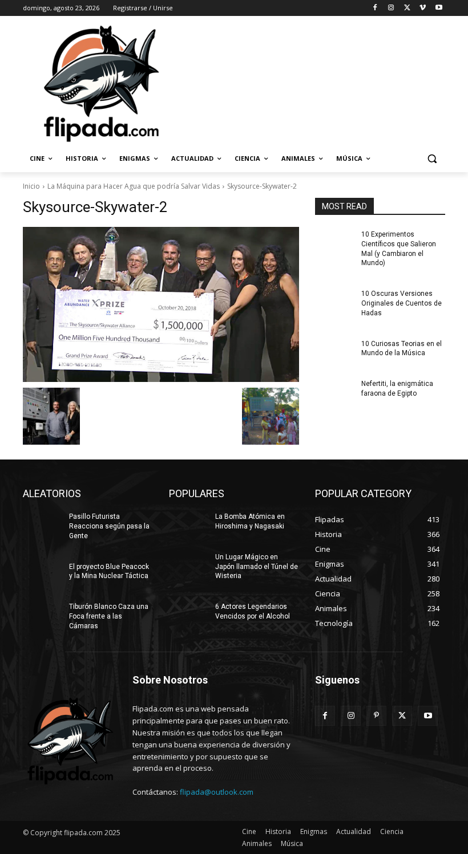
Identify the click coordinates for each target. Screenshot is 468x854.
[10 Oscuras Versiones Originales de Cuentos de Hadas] (334, 302)
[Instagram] (391, 8)
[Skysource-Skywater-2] (161, 304)
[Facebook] (375, 8)
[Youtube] (438, 8)
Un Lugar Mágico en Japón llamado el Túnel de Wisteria (256, 566)
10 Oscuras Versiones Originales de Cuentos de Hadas (401, 303)
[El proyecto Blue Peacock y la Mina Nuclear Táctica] (42, 575)
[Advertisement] (311, 83)
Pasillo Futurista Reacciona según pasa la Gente (109, 526)
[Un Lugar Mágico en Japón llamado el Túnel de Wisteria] (188, 566)
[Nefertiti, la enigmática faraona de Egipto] (334, 392)
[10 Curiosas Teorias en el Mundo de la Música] (334, 353)
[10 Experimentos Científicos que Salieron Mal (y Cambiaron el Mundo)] (334, 243)
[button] (431, 158)
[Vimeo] (422, 8)
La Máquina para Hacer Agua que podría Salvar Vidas (133, 186)
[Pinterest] (376, 716)
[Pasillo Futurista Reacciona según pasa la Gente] (42, 525)
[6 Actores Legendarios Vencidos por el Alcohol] (188, 615)
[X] (407, 8)
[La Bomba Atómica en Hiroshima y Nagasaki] (188, 525)
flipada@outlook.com (216, 792)
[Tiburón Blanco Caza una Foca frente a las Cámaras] (42, 615)
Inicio (31, 186)
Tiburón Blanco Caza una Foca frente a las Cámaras (108, 616)
